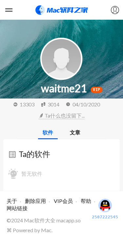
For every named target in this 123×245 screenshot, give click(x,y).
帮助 (86, 201)
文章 (75, 132)
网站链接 (17, 208)
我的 (114, 9)
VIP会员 (63, 201)
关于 (12, 201)
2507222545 (105, 216)
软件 (48, 132)
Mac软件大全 (39, 220)
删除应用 (35, 201)
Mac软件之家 (61, 9)
